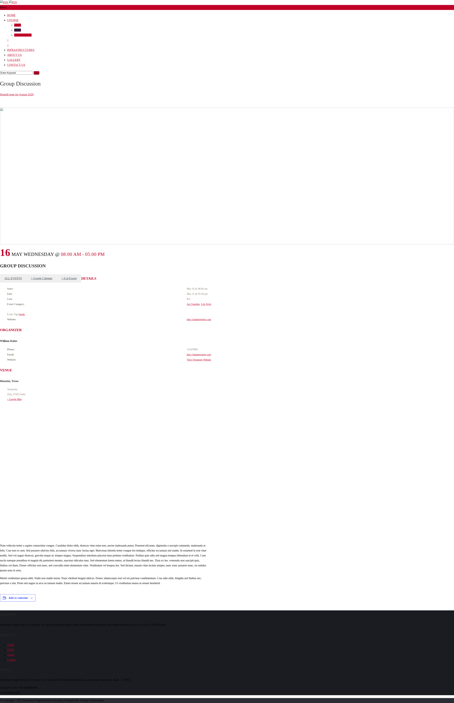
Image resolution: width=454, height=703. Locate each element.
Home (11, 15)
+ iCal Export (69, 278)
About (10, 654)
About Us (14, 54)
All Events (13, 278)
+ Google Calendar (41, 278)
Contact (11, 659)
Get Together (193, 304)
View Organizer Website (199, 359)
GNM (17, 30)
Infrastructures (20, 49)
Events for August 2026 (20, 94)
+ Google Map (14, 399)
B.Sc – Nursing (23, 35)
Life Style (206, 304)
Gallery (14, 59)
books (22, 314)
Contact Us (16, 64)
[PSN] (8, 2)
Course (13, 20)
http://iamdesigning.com (199, 319)
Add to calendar (18, 598)
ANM (17, 25)
